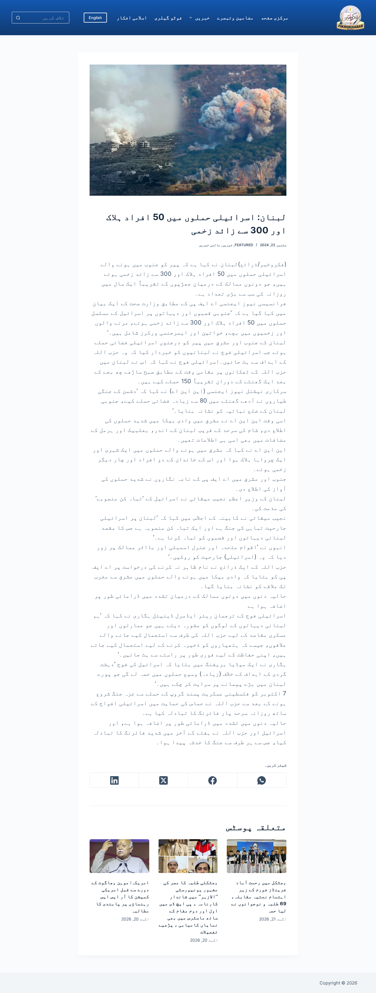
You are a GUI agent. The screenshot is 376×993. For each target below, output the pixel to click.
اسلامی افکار (132, 18)
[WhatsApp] (261, 780)
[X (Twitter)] (163, 780)
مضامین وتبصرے (235, 18)
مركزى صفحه (274, 18)
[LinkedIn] (114, 780)
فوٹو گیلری (168, 18)
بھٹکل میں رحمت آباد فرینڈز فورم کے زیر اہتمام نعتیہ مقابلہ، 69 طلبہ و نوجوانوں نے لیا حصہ (258, 896)
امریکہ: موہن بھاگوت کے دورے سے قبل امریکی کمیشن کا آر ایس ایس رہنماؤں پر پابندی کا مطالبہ (120, 896)
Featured (244, 245)
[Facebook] (212, 780)
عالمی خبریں (209, 245)
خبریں (202, 18)
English (95, 17)
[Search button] (18, 17)
